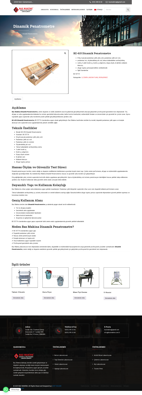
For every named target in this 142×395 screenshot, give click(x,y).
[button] (65, 53)
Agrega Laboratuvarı (61, 369)
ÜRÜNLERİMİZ (103, 77)
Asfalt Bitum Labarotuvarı (102, 355)
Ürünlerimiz (65, 9)
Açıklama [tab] (17, 99)
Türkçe (99, 9)
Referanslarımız (78, 9)
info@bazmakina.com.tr (112, 332)
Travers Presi (98, 369)
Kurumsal (54, 9)
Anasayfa (45, 9)
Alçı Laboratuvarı (99, 364)
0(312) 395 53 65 (70, 330)
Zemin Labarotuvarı (60, 364)
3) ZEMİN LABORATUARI (89, 77)
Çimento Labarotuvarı (101, 360)
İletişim (89, 9)
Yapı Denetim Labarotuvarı (63, 360)
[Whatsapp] (6, 389)
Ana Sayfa (16, 34)
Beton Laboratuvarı (61, 355)
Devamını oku (18, 298)
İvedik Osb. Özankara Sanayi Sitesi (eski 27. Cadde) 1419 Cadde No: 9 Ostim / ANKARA (35, 332)
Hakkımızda (85, 386)
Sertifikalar (95, 386)
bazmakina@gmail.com (111, 330)
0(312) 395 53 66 (70, 332)
